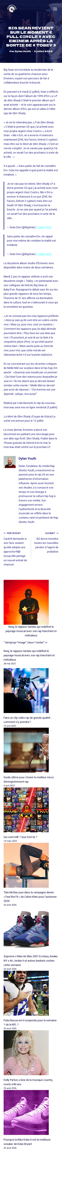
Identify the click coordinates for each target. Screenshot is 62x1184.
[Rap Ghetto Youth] (12, 9)
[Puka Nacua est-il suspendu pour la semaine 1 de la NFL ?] (31, 993)
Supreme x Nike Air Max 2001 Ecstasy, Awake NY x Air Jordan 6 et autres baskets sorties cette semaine (31, 961)
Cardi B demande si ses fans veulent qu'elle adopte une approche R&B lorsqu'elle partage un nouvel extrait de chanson (15, 549)
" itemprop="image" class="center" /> (25, 642)
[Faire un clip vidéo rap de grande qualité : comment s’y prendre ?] (31, 690)
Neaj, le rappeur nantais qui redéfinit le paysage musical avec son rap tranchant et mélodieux (31, 631)
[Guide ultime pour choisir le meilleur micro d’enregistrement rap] (31, 750)
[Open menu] (55, 9)
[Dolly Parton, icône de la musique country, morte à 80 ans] (31, 1052)
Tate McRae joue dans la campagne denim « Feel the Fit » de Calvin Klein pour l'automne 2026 (30, 897)
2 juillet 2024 (43, 227)
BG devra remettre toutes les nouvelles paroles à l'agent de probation (46, 542)
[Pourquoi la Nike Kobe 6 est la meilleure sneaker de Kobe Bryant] (31, 1112)
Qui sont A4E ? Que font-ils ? (20, 837)
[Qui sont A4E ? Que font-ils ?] (31, 809)
